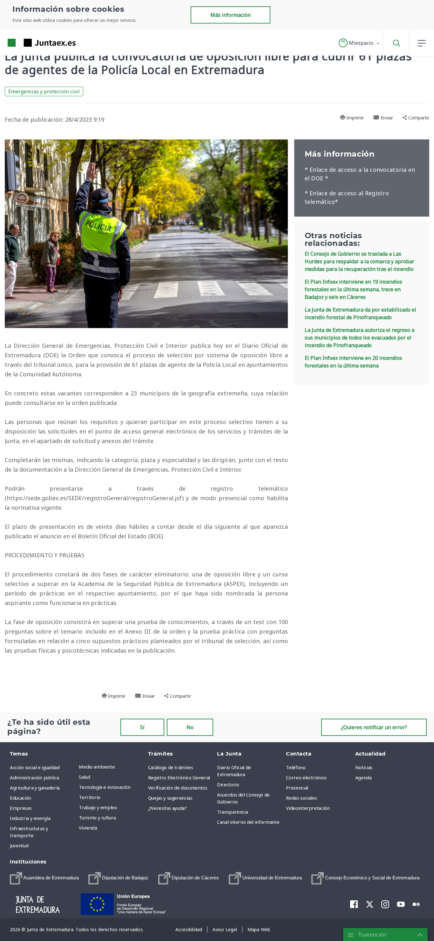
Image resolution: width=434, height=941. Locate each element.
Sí (142, 727)
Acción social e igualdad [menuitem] (35, 767)
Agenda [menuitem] (363, 777)
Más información (230, 14)
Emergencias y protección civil (44, 91)
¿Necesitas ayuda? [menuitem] (167, 808)
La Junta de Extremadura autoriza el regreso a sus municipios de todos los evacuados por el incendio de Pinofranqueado (359, 337)
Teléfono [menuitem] (295, 767)
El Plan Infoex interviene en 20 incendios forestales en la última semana (353, 361)
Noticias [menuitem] (363, 767)
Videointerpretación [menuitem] (307, 808)
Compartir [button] (418, 118)
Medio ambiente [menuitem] (97, 766)
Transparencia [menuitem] (232, 812)
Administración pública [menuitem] (34, 777)
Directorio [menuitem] (228, 784)
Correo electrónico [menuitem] (306, 777)
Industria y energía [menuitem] (30, 818)
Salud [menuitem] (84, 777)
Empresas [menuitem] (20, 808)
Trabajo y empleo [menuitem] (98, 807)
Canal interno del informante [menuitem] (248, 822)
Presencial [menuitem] (297, 787)
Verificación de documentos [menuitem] (177, 787)
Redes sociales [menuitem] (301, 798)
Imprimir (354, 118)
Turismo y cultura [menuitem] (97, 817)
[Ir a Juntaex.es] (30, 42)
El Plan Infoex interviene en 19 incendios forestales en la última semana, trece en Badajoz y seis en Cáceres (353, 289)
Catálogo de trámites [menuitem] (170, 767)
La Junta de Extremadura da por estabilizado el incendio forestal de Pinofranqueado (360, 313)
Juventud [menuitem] (19, 845)
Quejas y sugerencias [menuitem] (170, 798)
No (189, 727)
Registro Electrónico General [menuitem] (179, 777)
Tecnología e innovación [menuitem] (104, 787)
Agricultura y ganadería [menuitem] (35, 787)
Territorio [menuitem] (89, 797)
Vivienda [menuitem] (88, 827)
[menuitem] (44, 878)
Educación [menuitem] (20, 798)
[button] (359, 43)
